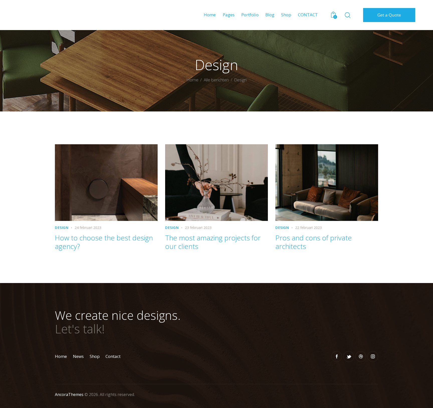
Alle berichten (216, 80)
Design (62, 227)
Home (192, 80)
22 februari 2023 (308, 227)
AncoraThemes (69, 394)
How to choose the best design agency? (104, 241)
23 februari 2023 (198, 227)
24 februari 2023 (88, 227)
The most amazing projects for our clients (213, 241)
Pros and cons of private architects (313, 241)
